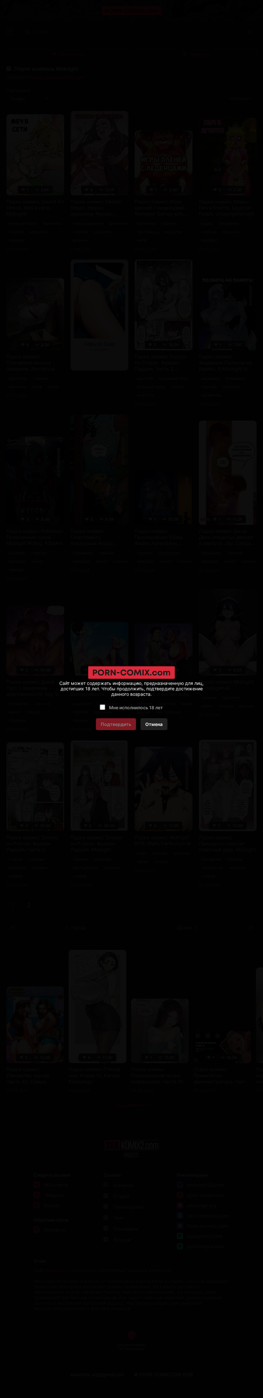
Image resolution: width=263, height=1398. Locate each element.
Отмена (154, 724)
